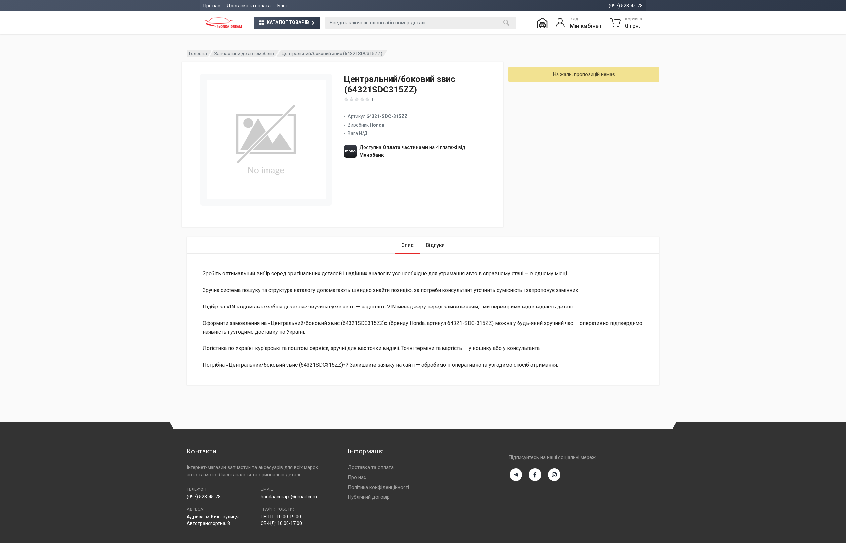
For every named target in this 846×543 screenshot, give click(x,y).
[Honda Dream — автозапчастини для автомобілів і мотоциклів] (223, 22)
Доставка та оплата (249, 5)
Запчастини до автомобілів (244, 53)
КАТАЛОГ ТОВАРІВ (288, 22)
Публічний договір (369, 497)
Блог (282, 5)
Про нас (211, 5)
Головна (198, 53)
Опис (407, 245)
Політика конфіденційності (378, 487)
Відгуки (435, 245)
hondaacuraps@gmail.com (289, 496)
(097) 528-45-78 (626, 5)
